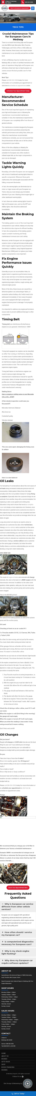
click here (26, 788)
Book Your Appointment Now (18, 887)
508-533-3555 (29, 2)
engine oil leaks (13, 577)
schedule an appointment (18, 85)
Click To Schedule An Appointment (19, 8)
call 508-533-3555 (12, 80)
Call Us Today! (19, 1094)
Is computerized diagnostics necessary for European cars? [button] (18, 943)
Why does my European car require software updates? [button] (17, 961)
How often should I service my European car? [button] (17, 933)
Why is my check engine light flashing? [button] (15, 952)
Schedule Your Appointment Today (18, 91)
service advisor (10, 527)
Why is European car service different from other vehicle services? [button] (17, 906)
